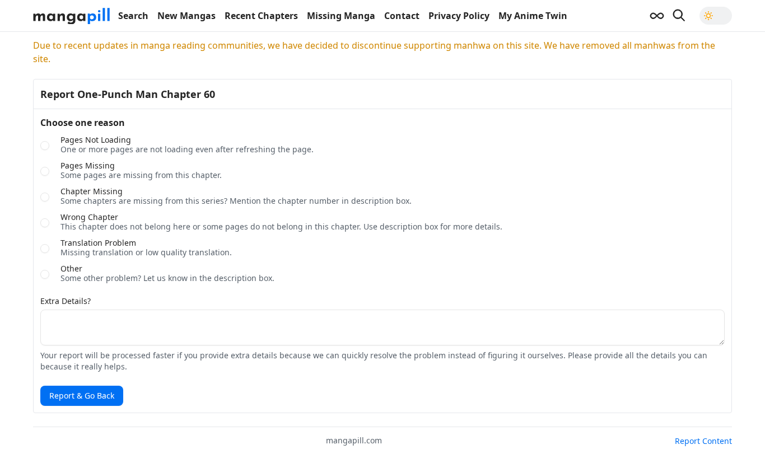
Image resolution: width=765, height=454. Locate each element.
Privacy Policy (458, 16)
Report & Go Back (81, 395)
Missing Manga (341, 16)
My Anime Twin (532, 16)
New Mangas (186, 16)
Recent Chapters (261, 16)
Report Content (703, 441)
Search (133, 16)
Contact (401, 16)
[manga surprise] (657, 15)
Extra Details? (65, 301)
